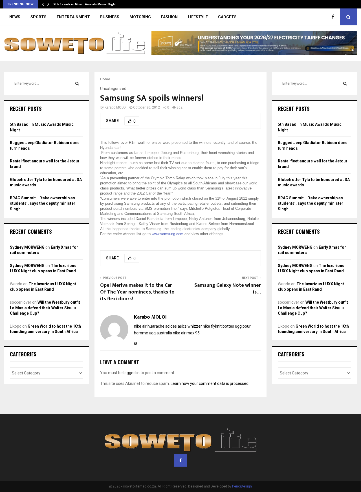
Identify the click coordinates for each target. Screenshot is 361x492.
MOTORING (140, 17)
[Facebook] (334, 17)
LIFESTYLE (198, 17)
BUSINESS (109, 17)
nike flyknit (212, 326)
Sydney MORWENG (27, 247)
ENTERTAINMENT (73, 17)
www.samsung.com (167, 234)
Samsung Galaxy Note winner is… (227, 288)
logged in (132, 372)
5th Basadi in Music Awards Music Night (85, 4)
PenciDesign (242, 486)
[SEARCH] (77, 83)
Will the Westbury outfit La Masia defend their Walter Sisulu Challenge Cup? (45, 308)
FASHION (169, 17)
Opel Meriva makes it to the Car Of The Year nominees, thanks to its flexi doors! (137, 292)
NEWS (14, 17)
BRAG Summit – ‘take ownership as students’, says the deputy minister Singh (42, 203)
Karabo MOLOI (116, 107)
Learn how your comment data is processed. (210, 383)
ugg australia (160, 333)
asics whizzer (190, 326)
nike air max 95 (186, 333)
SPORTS (38, 17)
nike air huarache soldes (155, 326)
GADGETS (227, 17)
